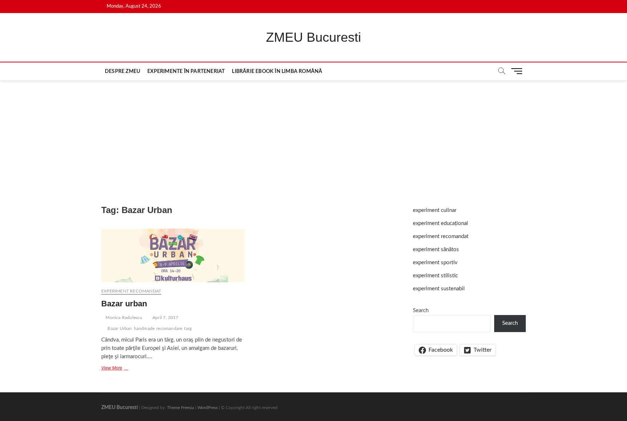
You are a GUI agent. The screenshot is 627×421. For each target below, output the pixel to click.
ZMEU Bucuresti (313, 37)
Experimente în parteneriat (186, 71)
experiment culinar (434, 210)
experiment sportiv (435, 262)
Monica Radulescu (123, 317)
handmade (144, 328)
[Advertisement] (313, 135)
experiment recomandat (131, 291)
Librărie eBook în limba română (277, 71)
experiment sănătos (436, 249)
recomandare (169, 328)
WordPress (207, 407)
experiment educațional (440, 223)
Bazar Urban (119, 328)
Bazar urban (124, 303)
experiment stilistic (435, 275)
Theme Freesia (180, 407)
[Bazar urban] (173, 255)
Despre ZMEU (122, 71)
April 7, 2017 (165, 317)
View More (117, 368)
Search (421, 310)
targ (188, 328)
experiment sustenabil (439, 288)
